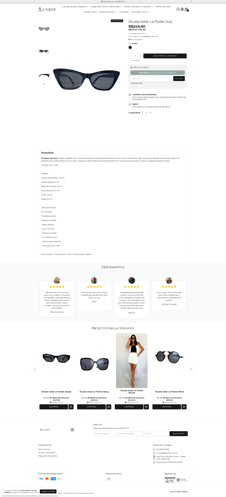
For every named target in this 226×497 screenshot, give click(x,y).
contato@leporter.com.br (166, 453)
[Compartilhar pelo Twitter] (146, 113)
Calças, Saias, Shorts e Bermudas (104, 6)
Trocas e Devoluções (46, 453)
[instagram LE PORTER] (72, 429)
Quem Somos (44, 449)
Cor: (133, 43)
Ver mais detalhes (136, 39)
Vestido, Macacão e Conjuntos (137, 6)
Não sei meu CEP (137, 83)
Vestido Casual (90, 12)
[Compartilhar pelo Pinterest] (150, 113)
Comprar (53, 407)
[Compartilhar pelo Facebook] (142, 113)
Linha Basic (124, 12)
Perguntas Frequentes (47, 456)
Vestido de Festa (163, 6)
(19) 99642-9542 (162, 449)
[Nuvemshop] (179, 492)
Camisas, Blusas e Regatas (74, 6)
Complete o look (138, 12)
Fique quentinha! (106, 12)
